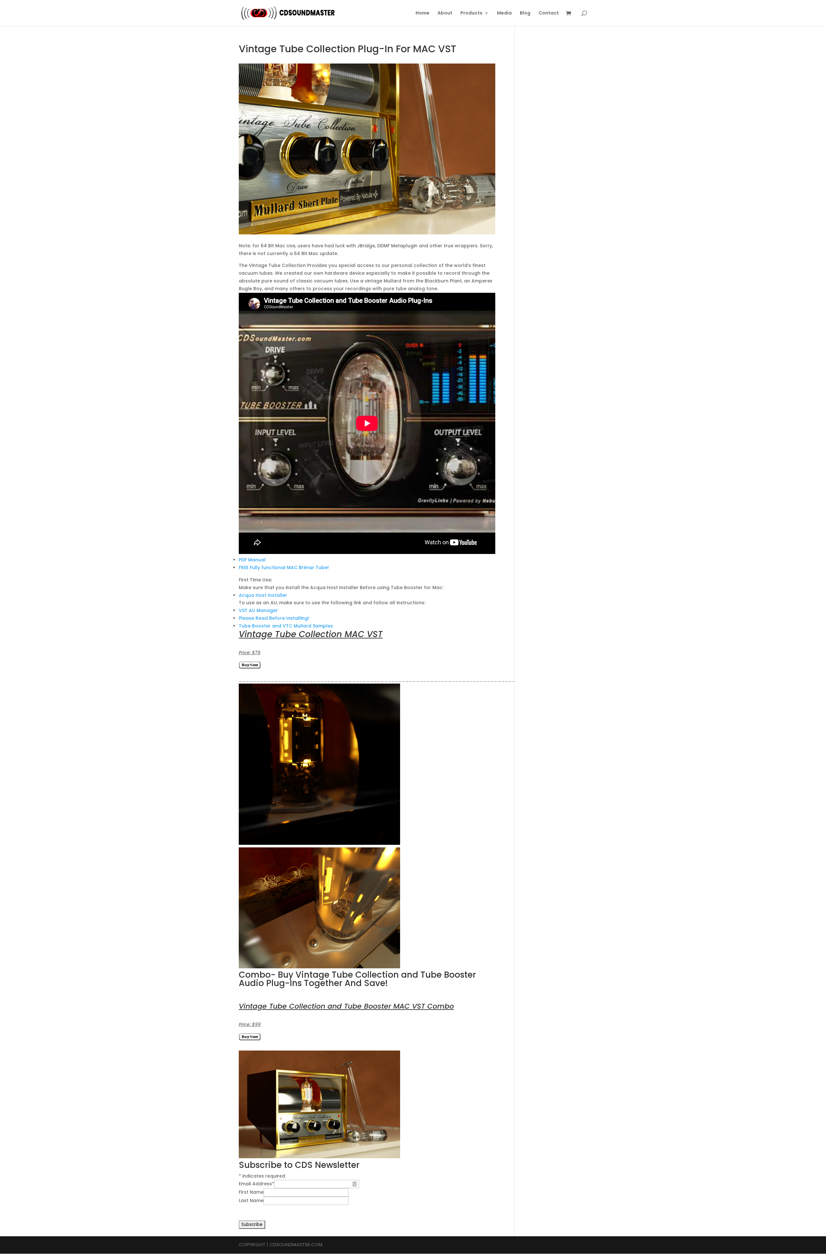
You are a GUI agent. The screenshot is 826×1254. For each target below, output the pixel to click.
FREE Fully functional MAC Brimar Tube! (284, 567)
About (445, 13)
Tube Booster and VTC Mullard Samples (286, 626)
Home (422, 13)
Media (504, 13)
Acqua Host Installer (263, 595)
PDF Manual (252, 560)
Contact (549, 13)
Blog (525, 13)
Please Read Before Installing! (274, 618)
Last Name (251, 1200)
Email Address (256, 1183)
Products (471, 13)
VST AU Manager (258, 610)
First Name (251, 1192)
